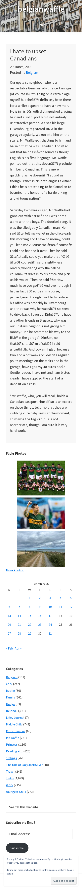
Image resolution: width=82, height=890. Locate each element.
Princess (12, 744)
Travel (10, 771)
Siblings (11, 758)
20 (9, 625)
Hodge (10, 704)
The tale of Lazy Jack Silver (24, 765)
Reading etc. (14, 751)
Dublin (10, 691)
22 (29, 625)
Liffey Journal (15, 717)
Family (10, 697)
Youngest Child (16, 792)
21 (19, 625)
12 (70, 607)
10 (50, 607)
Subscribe (17, 848)
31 (50, 633)
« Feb (9, 648)
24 (50, 625)
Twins (10, 778)
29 (29, 633)
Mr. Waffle (12, 738)
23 (39, 625)
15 (29, 616)
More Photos (15, 570)
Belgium (32, 72)
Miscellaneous (15, 731)
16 (39, 616)
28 (19, 633)
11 (60, 607)
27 (9, 633)
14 (19, 616)
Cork (9, 684)
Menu (43, 25)
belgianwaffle (41, 9)
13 (9, 616)
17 (50, 616)
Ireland (11, 711)
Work (9, 785)
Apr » (18, 648)
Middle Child (14, 724)
